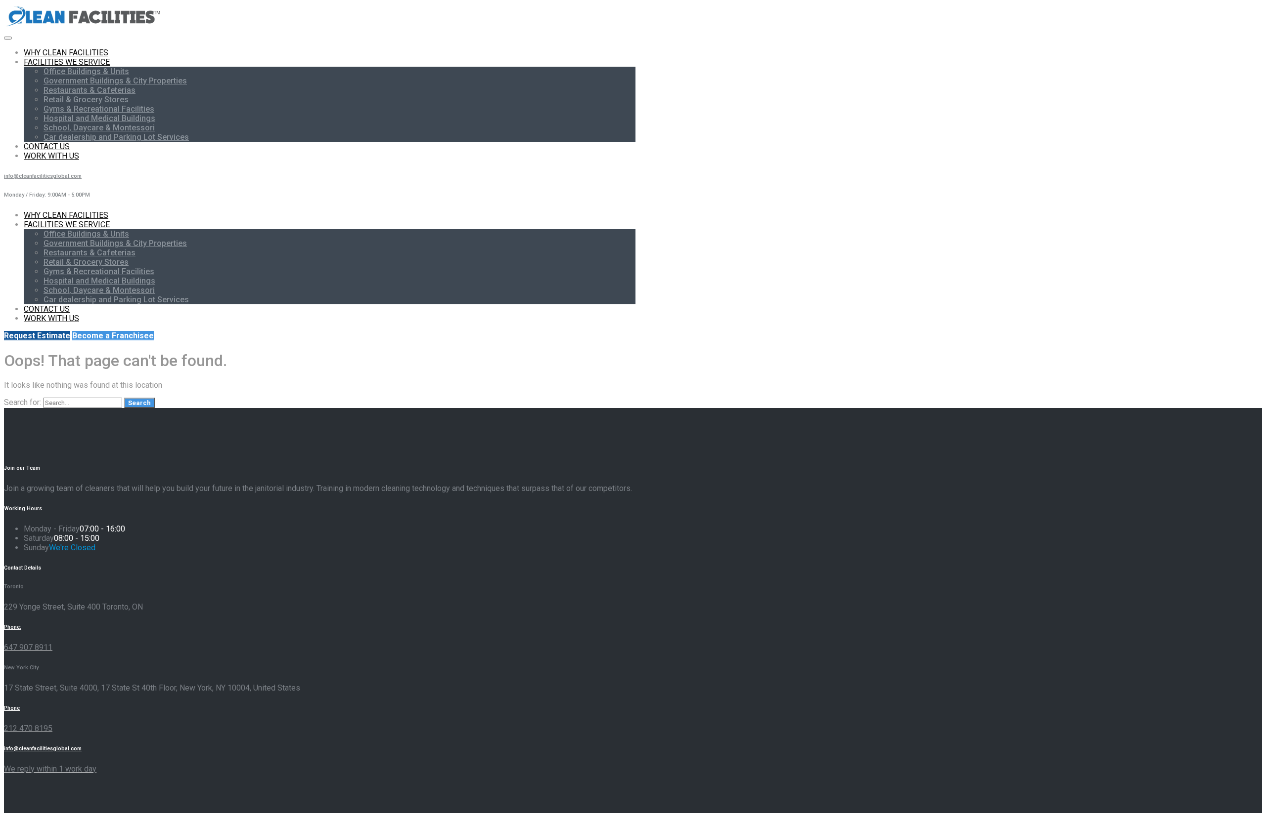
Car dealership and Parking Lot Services (116, 137)
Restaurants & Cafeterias (90, 90)
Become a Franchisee (113, 335)
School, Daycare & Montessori (99, 127)
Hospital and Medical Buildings (99, 118)
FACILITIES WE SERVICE (67, 62)
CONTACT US (47, 146)
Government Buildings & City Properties (115, 80)
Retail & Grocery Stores (86, 99)
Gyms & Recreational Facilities (99, 109)
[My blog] (84, 26)
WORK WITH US (51, 156)
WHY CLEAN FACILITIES (66, 52)
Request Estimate (37, 335)
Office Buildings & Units (86, 71)
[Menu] (8, 38)
